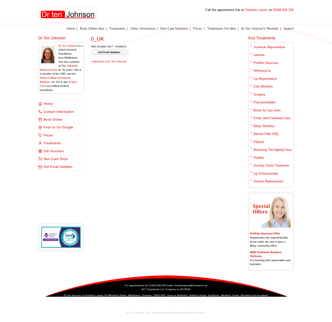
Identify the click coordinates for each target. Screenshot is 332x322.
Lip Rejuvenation (265, 78)
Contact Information (59, 112)
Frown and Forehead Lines (272, 118)
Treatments (117, 28)
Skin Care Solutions (174, 28)
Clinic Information (143, 28)
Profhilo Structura (265, 63)
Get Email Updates (58, 167)
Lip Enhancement (265, 173)
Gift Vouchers (54, 151)
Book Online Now (92, 28)
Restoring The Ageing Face (272, 150)
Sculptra (259, 94)
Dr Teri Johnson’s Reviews (260, 28)
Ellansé (258, 142)
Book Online (53, 119)
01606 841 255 (283, 10)
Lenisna (258, 55)
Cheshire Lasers (256, 10)
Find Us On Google (58, 127)
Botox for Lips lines (267, 110)
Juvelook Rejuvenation (269, 47)
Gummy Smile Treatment (271, 165)
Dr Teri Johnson (52, 38)
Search (289, 28)
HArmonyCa (262, 70)
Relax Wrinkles (264, 126)
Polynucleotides (264, 102)
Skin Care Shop (56, 159)
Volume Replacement (268, 181)
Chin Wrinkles (263, 86)
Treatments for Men (221, 28)
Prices (197, 28)
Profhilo (258, 158)
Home (71, 28)
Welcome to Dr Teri (110, 61)
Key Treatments (261, 38)
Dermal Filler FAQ (266, 134)
